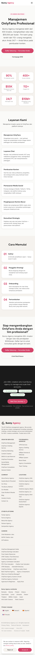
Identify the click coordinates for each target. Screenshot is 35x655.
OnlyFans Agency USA (25, 478)
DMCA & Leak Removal (8, 456)
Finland (17, 592)
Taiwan (26, 594)
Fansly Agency (5, 515)
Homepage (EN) (17, 57)
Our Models (4, 489)
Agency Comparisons (23, 571)
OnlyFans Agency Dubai (26, 481)
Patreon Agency (6, 523)
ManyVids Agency (6, 520)
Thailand (3, 597)
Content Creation (6, 453)
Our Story (4, 484)
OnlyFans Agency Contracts (9, 579)
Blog (2, 495)
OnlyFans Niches (6, 569)
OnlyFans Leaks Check (20, 569)
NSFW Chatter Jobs (7, 537)
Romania (3, 592)
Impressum (25, 625)
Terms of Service (16, 625)
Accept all (25, 650)
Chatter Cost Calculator (22, 564)
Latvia (12, 594)
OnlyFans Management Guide (10, 549)
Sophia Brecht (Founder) (8, 481)
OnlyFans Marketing (7, 451)
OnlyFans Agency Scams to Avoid (11, 576)
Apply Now (20, 581)
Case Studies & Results (8, 492)
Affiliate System (23, 457)
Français (6, 614)
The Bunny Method (7, 486)
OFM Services (23, 444)
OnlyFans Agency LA (25, 491)
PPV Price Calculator (7, 564)
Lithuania (19, 594)
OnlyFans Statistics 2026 (8, 559)
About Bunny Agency (7, 478)
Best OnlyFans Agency (8, 571)
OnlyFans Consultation (8, 467)
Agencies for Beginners (8, 581)
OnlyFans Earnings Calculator (10, 551)
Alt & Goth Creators (7, 599)
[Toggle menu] (32, 3)
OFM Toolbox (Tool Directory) (10, 556)
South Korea (5, 594)
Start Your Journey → (17, 401)
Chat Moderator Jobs (7, 534)
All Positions (4, 540)
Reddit (27, 630)
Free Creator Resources (8, 554)
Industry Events (6, 498)
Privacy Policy (5, 625)
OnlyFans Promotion (7, 459)
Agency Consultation (25, 463)
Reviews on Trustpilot (19, 630)
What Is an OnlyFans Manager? (10, 574)
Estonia (11, 592)
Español (26, 610)
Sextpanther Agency (7, 526)
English (6, 610)
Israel (21, 597)
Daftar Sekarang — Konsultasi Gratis (17, 51)
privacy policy (10, 645)
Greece (23, 592)
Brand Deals (22, 460)
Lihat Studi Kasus (17, 356)
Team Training (23, 466)
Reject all (10, 650)
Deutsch (15, 610)
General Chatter (6, 470)
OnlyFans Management (8, 443)
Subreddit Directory (17, 566)
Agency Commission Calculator (10, 561)
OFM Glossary (5, 566)
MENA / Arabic (13, 597)
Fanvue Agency (6, 517)
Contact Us (4, 501)
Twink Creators (19, 599)
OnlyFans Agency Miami (26, 489)
